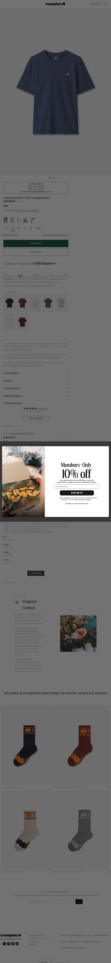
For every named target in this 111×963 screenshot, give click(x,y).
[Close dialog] (106, 449)
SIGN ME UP (77, 493)
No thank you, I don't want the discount (76, 503)
